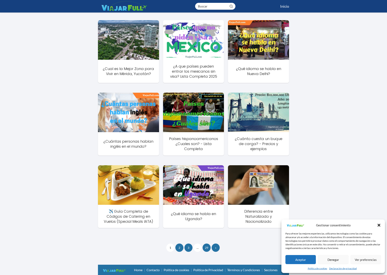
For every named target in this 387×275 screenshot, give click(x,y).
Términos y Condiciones (243, 270)
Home (138, 270)
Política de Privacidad (208, 270)
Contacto (153, 270)
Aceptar (300, 259)
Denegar (333, 259)
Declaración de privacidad (343, 268)
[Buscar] (231, 6)
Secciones (271, 270)
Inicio (284, 6)
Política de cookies (317, 268)
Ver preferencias (366, 259)
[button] (379, 225)
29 (206, 247)
